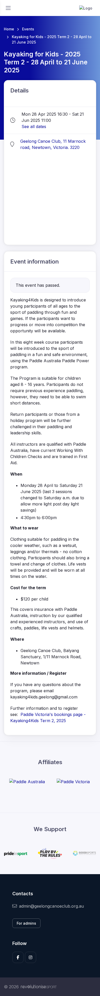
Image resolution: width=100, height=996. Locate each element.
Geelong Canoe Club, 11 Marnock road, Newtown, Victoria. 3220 (53, 144)
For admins (26, 923)
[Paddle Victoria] (73, 781)
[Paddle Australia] (27, 781)
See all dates (34, 126)
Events (28, 29)
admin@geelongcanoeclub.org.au (51, 906)
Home (9, 29)
